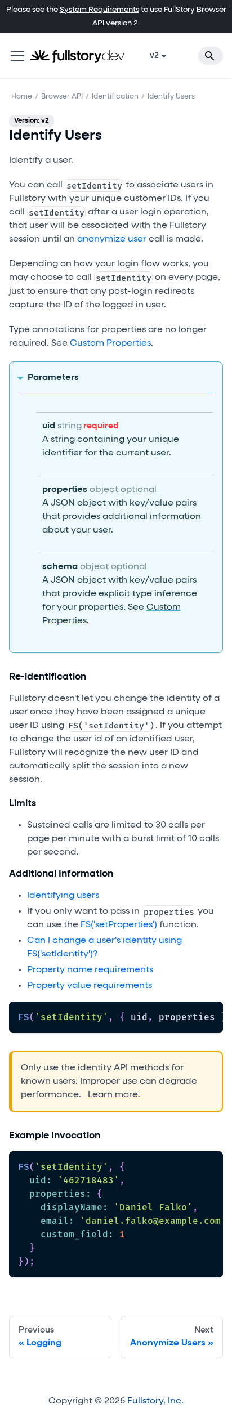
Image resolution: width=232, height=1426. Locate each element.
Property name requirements (90, 969)
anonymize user (111, 239)
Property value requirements (89, 985)
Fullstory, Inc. (155, 1401)
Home (21, 96)
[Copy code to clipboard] (209, 1015)
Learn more (113, 1094)
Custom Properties (110, 343)
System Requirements (99, 10)
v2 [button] (154, 56)
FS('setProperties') (119, 924)
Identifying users (63, 895)
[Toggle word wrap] (188, 1015)
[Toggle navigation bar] (17, 55)
